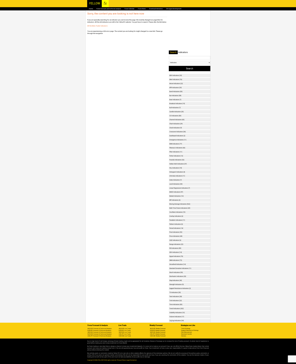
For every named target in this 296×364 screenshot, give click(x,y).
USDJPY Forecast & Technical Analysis (99, 336)
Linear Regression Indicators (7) (179, 188)
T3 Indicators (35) (175, 292)
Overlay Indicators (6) (176, 216)
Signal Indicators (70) (176, 256)
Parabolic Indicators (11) (177, 220)
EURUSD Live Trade (125, 330)
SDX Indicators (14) (175, 252)
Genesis (183, 336)
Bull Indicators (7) (175, 107)
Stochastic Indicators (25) (177, 276)
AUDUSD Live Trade (125, 328)
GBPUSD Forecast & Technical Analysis (99, 332)
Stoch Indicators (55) (176, 272)
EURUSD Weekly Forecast (157, 330)
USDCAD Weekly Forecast (158, 336)
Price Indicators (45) (175, 236)
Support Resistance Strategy (189, 330)
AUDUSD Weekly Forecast (158, 328)
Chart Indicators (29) (176, 124)
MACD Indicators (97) (176, 192)
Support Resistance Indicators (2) (180, 288)
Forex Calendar (129, 9)
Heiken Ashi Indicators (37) (178, 164)
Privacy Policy (121, 360)
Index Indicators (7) (175, 180)
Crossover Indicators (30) (177, 132)
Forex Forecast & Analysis (98, 325)
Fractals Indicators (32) (176, 160)
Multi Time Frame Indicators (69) (179, 208)
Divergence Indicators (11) (177, 140)
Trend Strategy (185, 328)
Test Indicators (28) (175, 296)
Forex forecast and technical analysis (108, 9)
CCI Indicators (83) (175, 116)
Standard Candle (186, 334)
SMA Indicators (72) (175, 260)
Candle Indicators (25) (176, 111)
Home (91, 9)
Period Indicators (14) (176, 228)
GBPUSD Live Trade (125, 332)
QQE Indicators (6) (175, 240)
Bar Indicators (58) (175, 95)
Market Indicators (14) (176, 196)
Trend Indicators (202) (176, 308)
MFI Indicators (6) (174, 200)
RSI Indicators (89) (175, 248)
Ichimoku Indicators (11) (177, 176)
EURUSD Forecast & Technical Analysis (99, 330)
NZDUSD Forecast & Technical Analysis (100, 334)
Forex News (142, 9)
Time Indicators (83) (175, 304)
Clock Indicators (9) (175, 128)
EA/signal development (173, 9)
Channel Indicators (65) (176, 119)
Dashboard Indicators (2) (177, 136)
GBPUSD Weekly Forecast (157, 332)
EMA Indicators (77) (175, 144)
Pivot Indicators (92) (175, 232)
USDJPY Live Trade (125, 334)
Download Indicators (156, 9)
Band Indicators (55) (175, 91)
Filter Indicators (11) (175, 152)
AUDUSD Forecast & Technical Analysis (100, 328)
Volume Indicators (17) (176, 316)
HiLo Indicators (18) (175, 168)
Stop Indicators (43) (175, 280)
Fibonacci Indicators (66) (177, 148)
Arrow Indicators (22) (176, 83)
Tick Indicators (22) (175, 300)
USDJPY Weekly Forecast (157, 334)
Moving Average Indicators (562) (179, 204)
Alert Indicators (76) (175, 79)
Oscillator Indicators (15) (177, 212)
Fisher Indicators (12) (176, 156)
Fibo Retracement (186, 332)
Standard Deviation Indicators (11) (180, 268)
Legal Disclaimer (131, 360)
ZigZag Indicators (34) (176, 320)
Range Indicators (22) (176, 244)
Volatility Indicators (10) (177, 312)
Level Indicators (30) (175, 184)
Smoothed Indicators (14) (177, 264)
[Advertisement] (189, 30)
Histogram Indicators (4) (177, 172)
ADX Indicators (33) (175, 75)
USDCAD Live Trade (125, 336)
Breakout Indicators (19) (177, 103)
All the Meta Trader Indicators (97, 26)
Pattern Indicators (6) (176, 224)
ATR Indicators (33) (175, 87)
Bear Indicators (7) (175, 99)
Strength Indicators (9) (176, 284)
